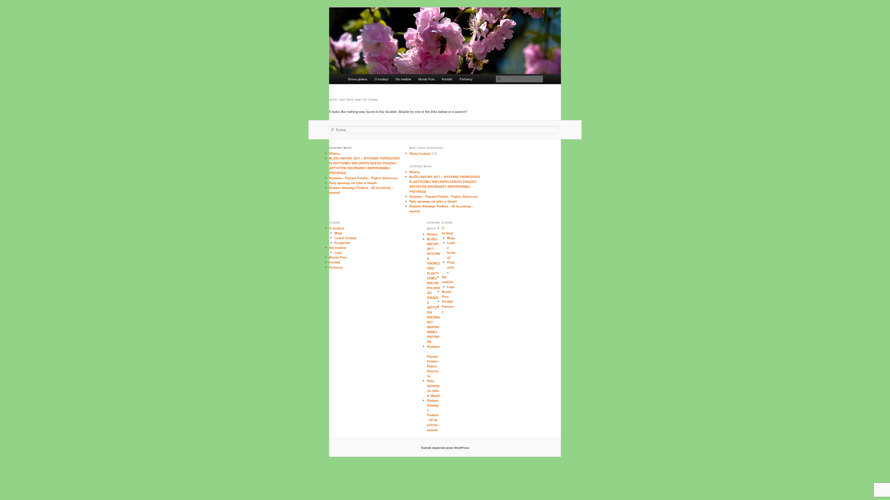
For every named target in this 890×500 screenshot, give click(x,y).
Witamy (334, 153)
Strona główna (357, 79)
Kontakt (447, 79)
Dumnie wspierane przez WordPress (445, 448)
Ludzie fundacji (345, 238)
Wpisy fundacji (420, 153)
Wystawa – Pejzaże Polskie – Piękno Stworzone (363, 178)
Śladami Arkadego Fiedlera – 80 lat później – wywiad (433, 415)
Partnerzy (466, 79)
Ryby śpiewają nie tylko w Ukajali (353, 183)
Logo (338, 252)
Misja (338, 233)
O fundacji (381, 79)
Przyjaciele (342, 243)
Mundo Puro (426, 79)
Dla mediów (403, 79)
